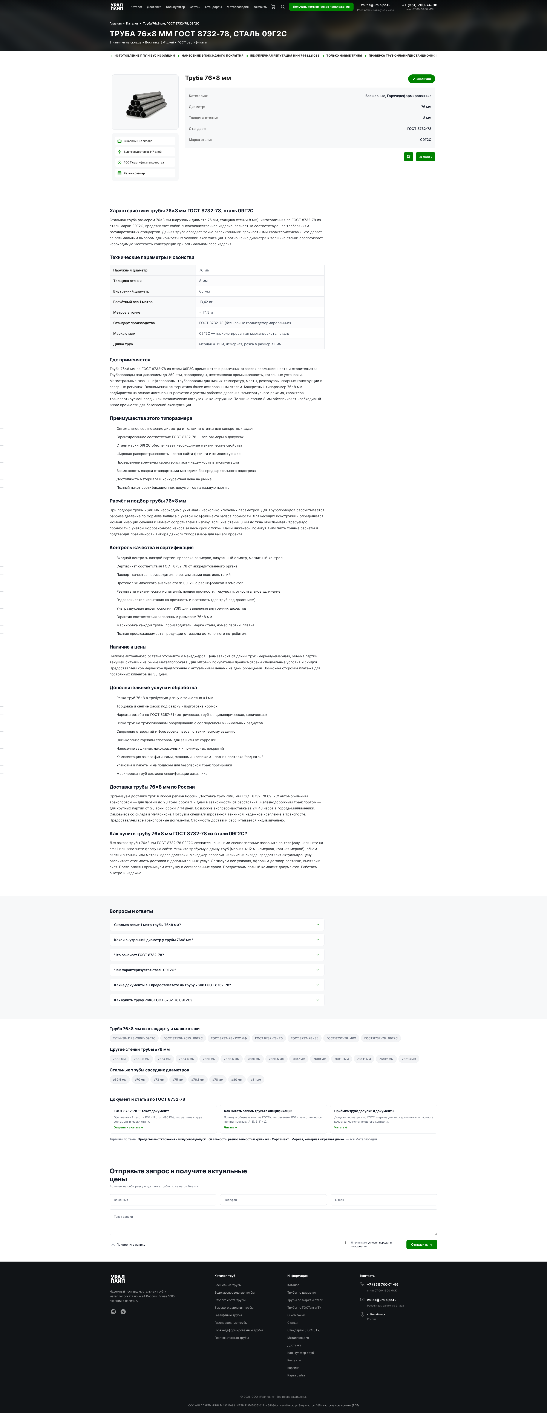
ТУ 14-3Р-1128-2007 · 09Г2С (134, 1038)
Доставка (154, 7)
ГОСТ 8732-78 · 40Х (341, 1038)
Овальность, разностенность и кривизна (238, 1139)
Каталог (136, 7)
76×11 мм (364, 1059)
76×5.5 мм (231, 1059)
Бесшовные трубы (228, 1285)
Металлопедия (238, 7)
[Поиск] (283, 7)
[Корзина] (273, 7)
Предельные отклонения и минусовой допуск (172, 1139)
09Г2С (425, 139)
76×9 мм (319, 1059)
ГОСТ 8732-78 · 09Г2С (381, 1038)
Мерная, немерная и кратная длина (317, 1139)
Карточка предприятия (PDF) (341, 1405)
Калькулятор (175, 7)
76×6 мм (254, 1059)
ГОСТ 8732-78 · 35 (304, 1038)
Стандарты (213, 7)
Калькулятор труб (300, 1352)
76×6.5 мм (276, 1059)
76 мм (426, 107)
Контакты (260, 7)
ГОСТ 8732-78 (419, 128)
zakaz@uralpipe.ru (375, 5)
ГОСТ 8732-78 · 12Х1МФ (229, 1038)
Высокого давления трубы (234, 1307)
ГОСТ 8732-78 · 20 (269, 1038)
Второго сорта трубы (230, 1300)
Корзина (293, 1368)
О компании (296, 1315)
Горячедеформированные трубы (239, 1330)
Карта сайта (296, 1375)
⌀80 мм (236, 1079)
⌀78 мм (218, 1079)
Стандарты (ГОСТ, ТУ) (303, 1330)
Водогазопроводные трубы (235, 1292)
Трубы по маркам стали (305, 1300)
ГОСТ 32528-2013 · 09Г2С (183, 1038)
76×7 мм (299, 1059)
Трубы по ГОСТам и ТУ (304, 1307)
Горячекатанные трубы (232, 1337)
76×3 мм (119, 1059)
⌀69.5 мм (120, 1079)
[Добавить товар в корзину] (408, 156)
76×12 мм (386, 1059)
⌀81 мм (256, 1079)
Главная (116, 23)
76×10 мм (341, 1059)
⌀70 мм (140, 1079)
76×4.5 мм (187, 1059)
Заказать (425, 156)
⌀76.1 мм (198, 1079)
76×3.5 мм (142, 1059)
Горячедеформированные (409, 96)
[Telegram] (123, 1311)
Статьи (195, 7)
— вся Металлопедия (361, 1139)
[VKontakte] (113, 1311)
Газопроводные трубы (231, 1322)
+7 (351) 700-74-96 (419, 5)
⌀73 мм (159, 1079)
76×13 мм (409, 1059)
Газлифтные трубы (228, 1315)
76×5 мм (209, 1059)
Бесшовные (375, 96)
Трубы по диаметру (302, 1292)
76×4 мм (164, 1059)
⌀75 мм (178, 1079)
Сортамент (280, 1139)
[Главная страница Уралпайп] (117, 6)
